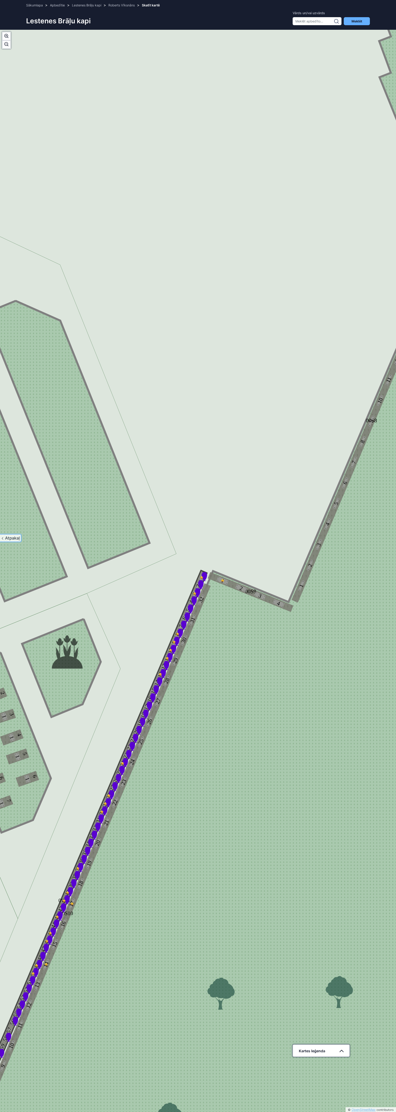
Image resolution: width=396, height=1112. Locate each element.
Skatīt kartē (151, 5)
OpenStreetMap (364, 1110)
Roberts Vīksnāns (121, 5)
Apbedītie (57, 5)
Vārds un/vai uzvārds (309, 13)
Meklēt (357, 21)
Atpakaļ (12, 538)
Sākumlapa (34, 5)
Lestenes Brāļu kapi (86, 5)
